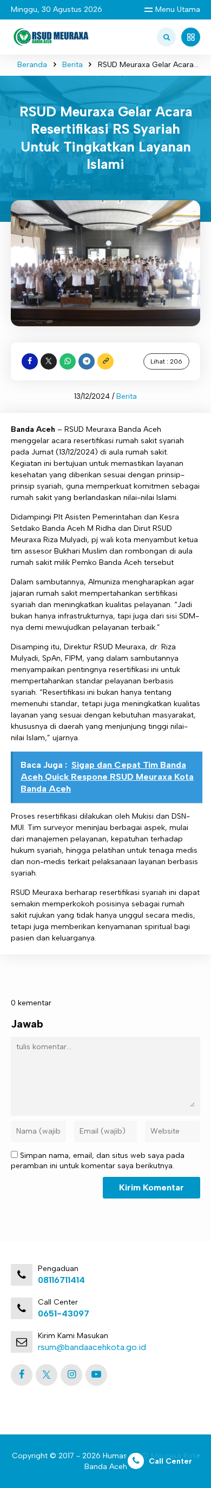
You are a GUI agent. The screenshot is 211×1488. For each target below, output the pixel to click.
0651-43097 (63, 1313)
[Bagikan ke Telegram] (86, 361)
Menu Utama (177, 9)
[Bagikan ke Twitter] (49, 361)
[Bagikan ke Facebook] (30, 361)
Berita (72, 64)
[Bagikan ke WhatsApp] (68, 361)
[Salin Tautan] (105, 361)
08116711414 (61, 1280)
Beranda (32, 64)
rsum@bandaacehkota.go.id (92, 1347)
